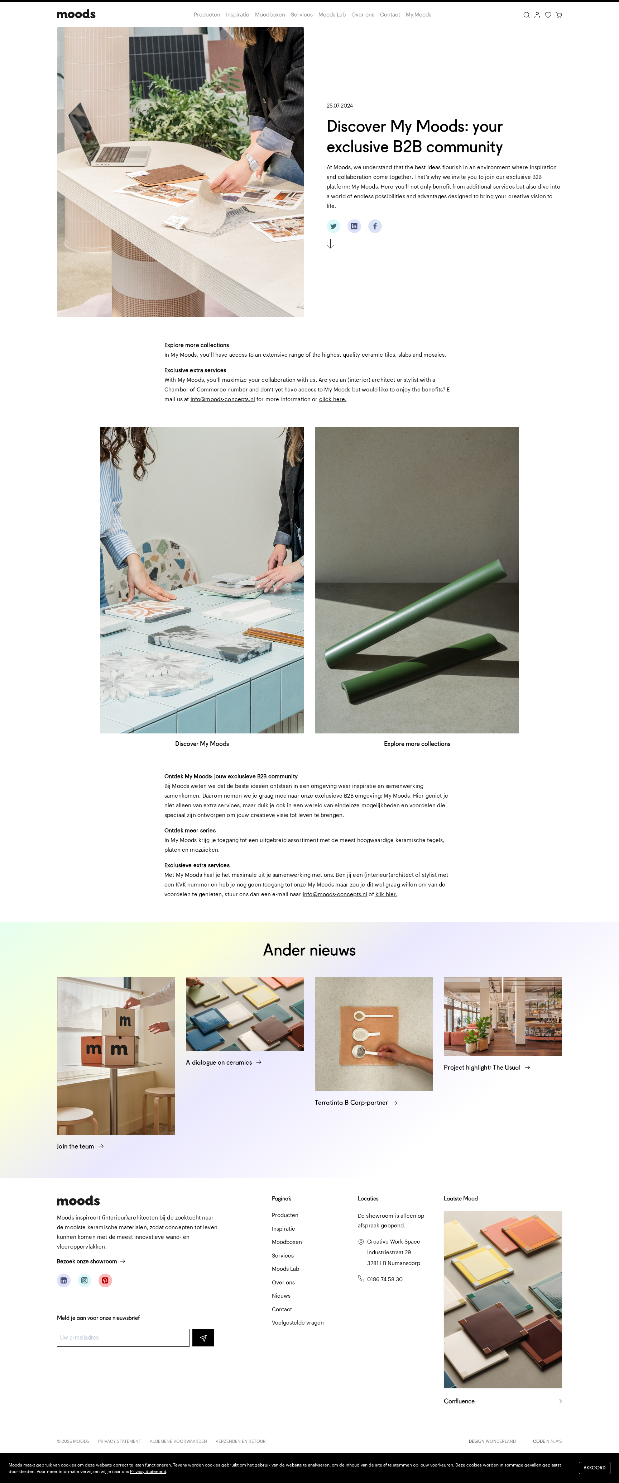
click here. (333, 399)
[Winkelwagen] (559, 14)
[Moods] (76, 14)
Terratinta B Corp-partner (352, 1102)
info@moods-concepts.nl (223, 399)
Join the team (76, 1146)
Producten (207, 14)
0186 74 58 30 (385, 1279)
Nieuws (281, 1295)
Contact (390, 14)
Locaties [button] (368, 1198)
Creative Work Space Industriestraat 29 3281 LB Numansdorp (393, 1252)
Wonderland (501, 1441)
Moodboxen (270, 14)
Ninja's (554, 1441)
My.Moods (418, 14)
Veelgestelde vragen (298, 1322)
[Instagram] (84, 1280)
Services (302, 14)
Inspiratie (237, 14)
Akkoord (595, 1467)
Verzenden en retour (241, 1441)
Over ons (362, 14)
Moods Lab (332, 14)
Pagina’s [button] (281, 1198)
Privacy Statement (119, 1441)
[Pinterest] (105, 1280)
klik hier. (386, 894)
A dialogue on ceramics (219, 1062)
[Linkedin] (64, 1280)
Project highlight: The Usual (483, 1067)
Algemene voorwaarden (178, 1441)
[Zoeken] (526, 14)
